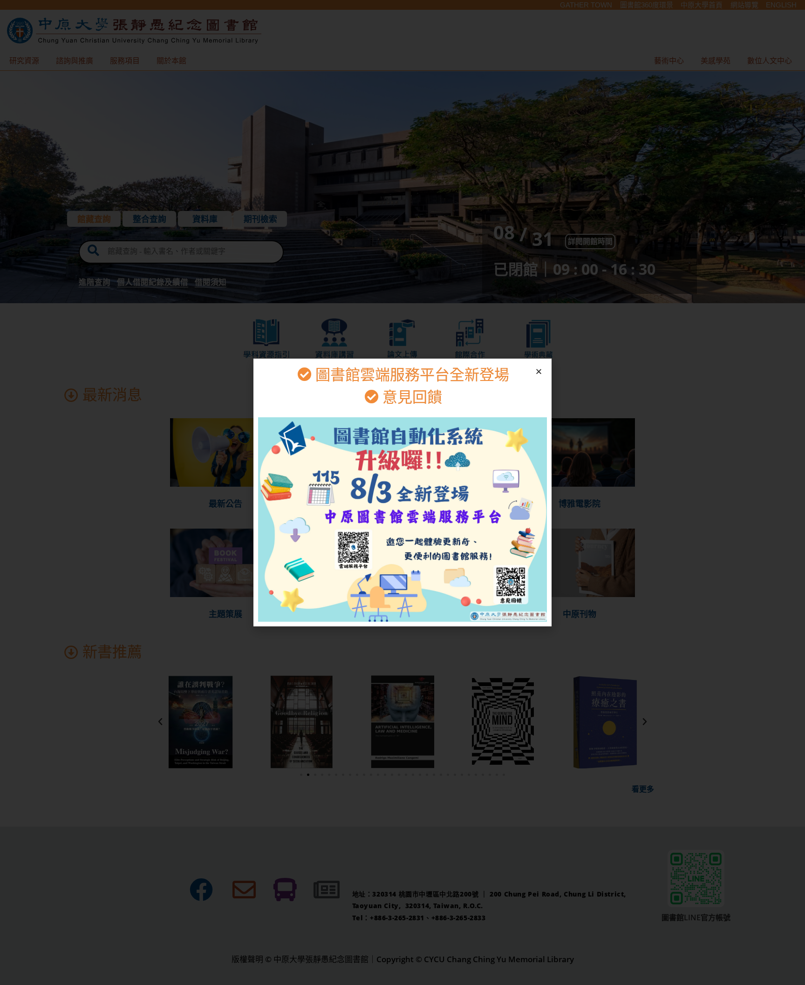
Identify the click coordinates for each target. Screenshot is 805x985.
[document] (402, 492)
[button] (538, 371)
